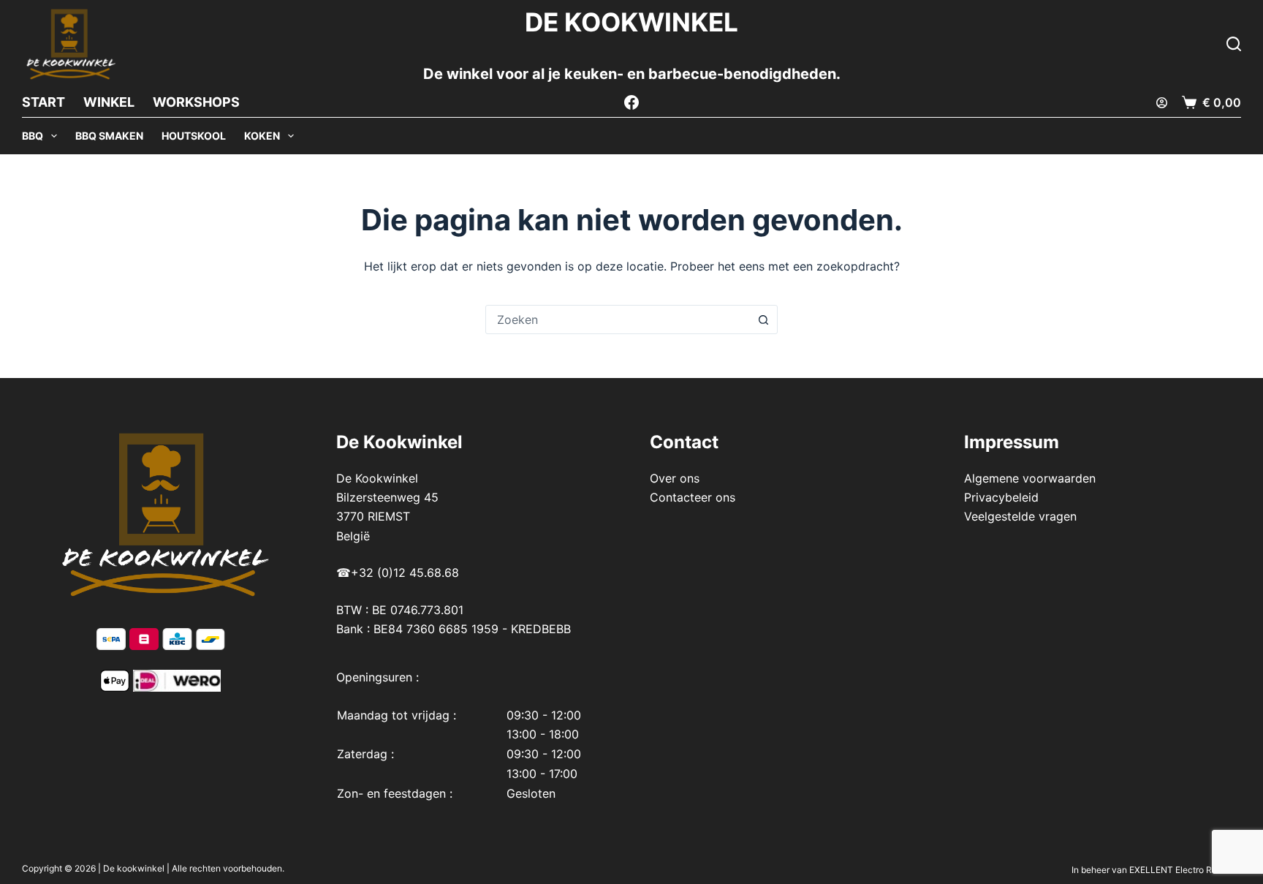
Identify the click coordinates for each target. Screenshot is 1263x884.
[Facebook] (631, 102)
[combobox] (617, 319)
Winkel (108, 102)
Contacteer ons (692, 497)
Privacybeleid (1001, 497)
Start (43, 102)
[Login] (1161, 102)
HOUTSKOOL (194, 135)
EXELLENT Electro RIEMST (1184, 869)
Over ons (674, 478)
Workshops (196, 102)
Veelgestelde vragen (1020, 516)
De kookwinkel (133, 868)
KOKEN (262, 135)
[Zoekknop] (763, 319)
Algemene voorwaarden (1030, 478)
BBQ (32, 135)
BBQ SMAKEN (109, 135)
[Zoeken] (1233, 44)
